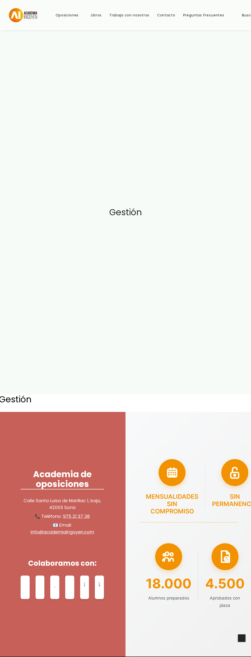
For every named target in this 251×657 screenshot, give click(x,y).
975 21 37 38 (76, 516)
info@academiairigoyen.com (62, 532)
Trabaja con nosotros (129, 15)
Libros (96, 15)
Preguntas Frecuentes (203, 15)
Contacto (166, 15)
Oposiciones (67, 15)
